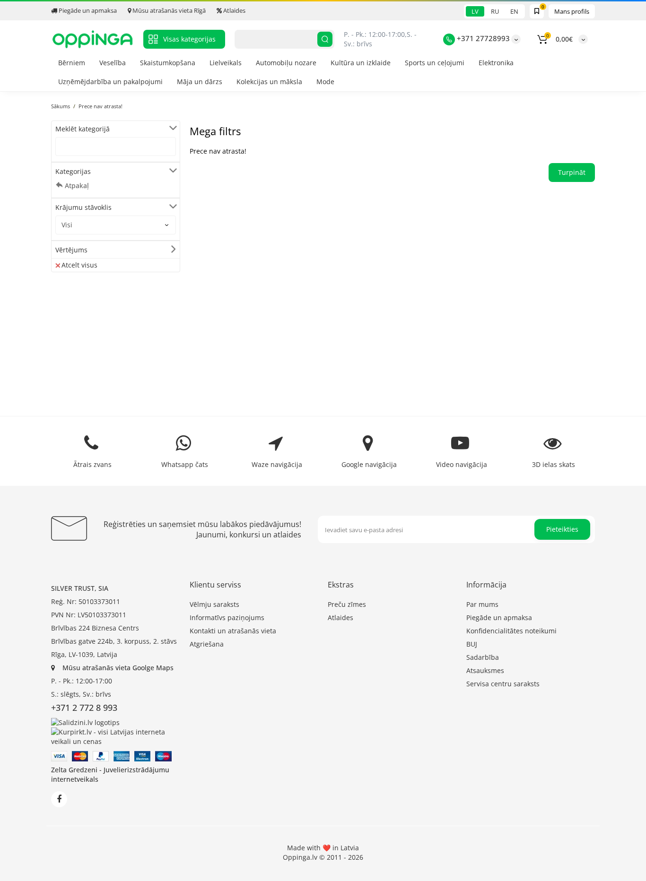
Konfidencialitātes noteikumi (511, 630)
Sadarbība (482, 657)
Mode (325, 81)
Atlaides (233, 10)
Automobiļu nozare (286, 62)
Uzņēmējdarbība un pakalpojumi (110, 81)
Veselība (112, 62)
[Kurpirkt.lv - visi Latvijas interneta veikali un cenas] (115, 735)
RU (495, 11)
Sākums (60, 106)
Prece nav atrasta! (100, 106)
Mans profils (571, 11)
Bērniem (71, 62)
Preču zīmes (347, 604)
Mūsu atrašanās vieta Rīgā (168, 10)
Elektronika (496, 62)
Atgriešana (207, 643)
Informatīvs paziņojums (227, 617)
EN (514, 11)
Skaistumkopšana (167, 62)
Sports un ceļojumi (434, 62)
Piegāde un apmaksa (87, 10)
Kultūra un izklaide (361, 62)
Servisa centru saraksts (503, 683)
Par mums (482, 604)
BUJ (471, 643)
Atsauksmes (485, 670)
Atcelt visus (79, 264)
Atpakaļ (77, 185)
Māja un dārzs (199, 81)
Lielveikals (226, 62)
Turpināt (571, 172)
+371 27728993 (482, 38)
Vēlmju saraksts (214, 604)
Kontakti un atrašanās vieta (233, 630)
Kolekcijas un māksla (269, 81)
